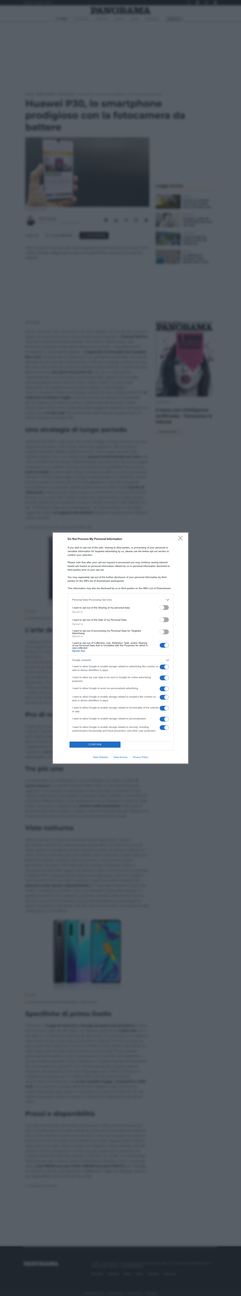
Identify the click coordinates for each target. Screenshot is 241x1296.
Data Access (120, 757)
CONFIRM (95, 744)
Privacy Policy (140, 757)
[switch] (164, 607)
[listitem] (120, 600)
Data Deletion (100, 757)
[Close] (181, 539)
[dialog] (120, 648)
